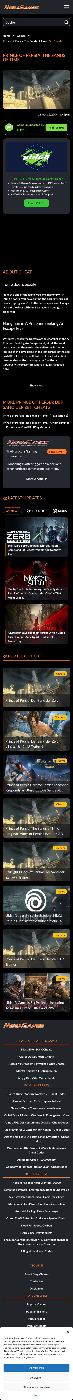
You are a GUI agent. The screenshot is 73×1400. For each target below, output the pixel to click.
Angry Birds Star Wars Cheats (36, 1078)
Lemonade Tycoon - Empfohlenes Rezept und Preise (36, 1189)
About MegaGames (36, 1274)
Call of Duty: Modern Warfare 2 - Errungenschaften (36, 1115)
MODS (62, 510)
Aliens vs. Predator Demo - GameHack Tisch (36, 1196)
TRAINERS (38, 510)
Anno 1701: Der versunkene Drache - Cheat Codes (36, 1122)
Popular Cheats (36, 1325)
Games (21, 35)
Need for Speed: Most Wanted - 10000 (36, 1182)
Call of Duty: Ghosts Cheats (36, 1056)
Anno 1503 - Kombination (36, 1232)
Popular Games (36, 1304)
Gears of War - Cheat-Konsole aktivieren (36, 1108)
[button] (67, 1331)
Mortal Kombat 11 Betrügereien (36, 1070)
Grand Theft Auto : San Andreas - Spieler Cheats (36, 1218)
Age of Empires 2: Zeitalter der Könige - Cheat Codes (37, 1129)
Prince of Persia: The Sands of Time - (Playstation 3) (35, 415)
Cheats (58, 41)
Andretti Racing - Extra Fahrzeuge (36, 1211)
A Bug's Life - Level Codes (37, 1251)
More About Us (36, 479)
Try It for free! (56, 127)
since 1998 (55, 451)
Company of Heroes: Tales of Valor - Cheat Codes (36, 1166)
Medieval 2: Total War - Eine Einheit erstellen (36, 1204)
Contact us (36, 1281)
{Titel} (35, 1395)
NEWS (15, 510)
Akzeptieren (36, 1367)
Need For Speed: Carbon (36, 1225)
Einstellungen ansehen (36, 1387)
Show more (36, 385)
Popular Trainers (36, 1311)
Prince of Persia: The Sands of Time (25, 41)
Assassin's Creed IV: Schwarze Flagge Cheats (36, 1063)
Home (6, 35)
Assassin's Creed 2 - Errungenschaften (37, 1101)
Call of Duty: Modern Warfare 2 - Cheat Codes (36, 1093)
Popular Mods (36, 1318)
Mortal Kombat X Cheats (36, 1049)
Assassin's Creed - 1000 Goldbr (36, 1159)
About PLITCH (37, 203)
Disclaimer (36, 1288)
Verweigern (36, 1377)
